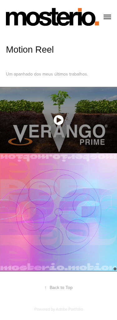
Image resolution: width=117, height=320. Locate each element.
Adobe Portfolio (69, 309)
